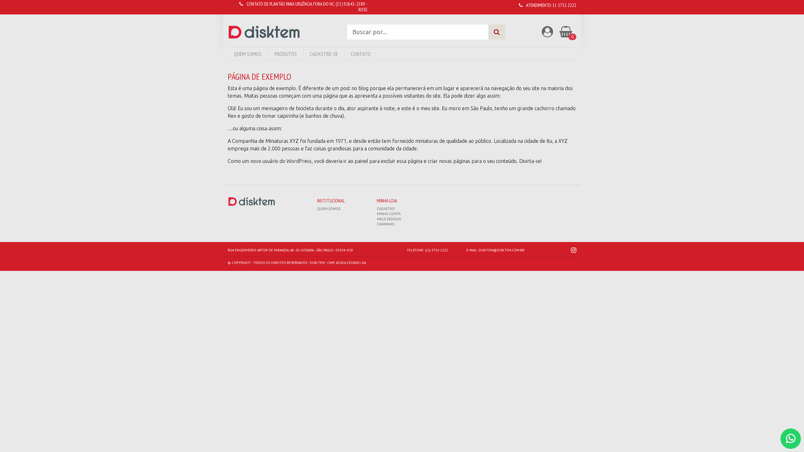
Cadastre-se (324, 53)
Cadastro (386, 209)
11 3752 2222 (564, 5)
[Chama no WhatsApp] (790, 438)
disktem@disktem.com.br (501, 250)
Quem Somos (248, 53)
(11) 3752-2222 (436, 250)
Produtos (285, 53)
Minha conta (389, 214)
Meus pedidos (389, 219)
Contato (361, 53)
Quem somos (328, 209)
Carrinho (385, 224)
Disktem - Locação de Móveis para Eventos (264, 32)
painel (361, 161)
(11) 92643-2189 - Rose (351, 7)
